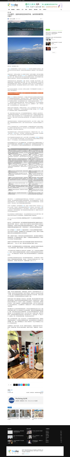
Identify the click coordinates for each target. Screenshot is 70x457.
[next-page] (10, 422)
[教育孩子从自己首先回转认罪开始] (25, 413)
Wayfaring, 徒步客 (12, 18)
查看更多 (53, 52)
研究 (23, 205)
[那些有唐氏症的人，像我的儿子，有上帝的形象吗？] (29, 442)
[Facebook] (19, 385)
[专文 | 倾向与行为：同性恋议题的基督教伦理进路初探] (48, 33)
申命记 (15, 229)
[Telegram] (28, 385)
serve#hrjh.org (27, 453)
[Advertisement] (54, 19)
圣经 (29, 207)
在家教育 (23, 75)
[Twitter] (21, 385)
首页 (8, 12)
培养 (40, 109)
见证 (8, 253)
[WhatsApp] (26, 385)
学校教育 (27, 68)
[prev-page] (8, 422)
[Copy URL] (17, 385)
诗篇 (21, 229)
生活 (13, 133)
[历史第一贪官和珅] (48, 48)
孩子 (37, 93)
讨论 (22, 80)
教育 (10, 12)
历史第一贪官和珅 (54, 47)
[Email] (14, 385)
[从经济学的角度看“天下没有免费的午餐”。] (48, 43)
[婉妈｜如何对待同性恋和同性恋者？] (48, 38)
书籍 (36, 137)
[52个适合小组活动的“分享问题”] (29, 432)
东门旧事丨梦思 (10, 392)
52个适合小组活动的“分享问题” (37, 430)
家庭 (22, 93)
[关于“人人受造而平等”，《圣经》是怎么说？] (29, 437)
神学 (41, 207)
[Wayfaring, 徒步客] (8, 18)
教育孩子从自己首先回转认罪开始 (25, 418)
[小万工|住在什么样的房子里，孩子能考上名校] (13, 413)
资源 (38, 137)
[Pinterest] (24, 385)
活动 (37, 178)
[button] (61, 9)
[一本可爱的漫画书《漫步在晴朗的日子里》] (37, 413)
